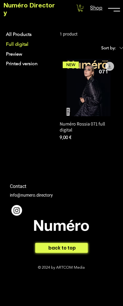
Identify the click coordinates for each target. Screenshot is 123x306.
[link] (80, 8)
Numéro (17, 6)
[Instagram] (16, 210)
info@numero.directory (31, 195)
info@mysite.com (26, 242)
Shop (96, 7)
